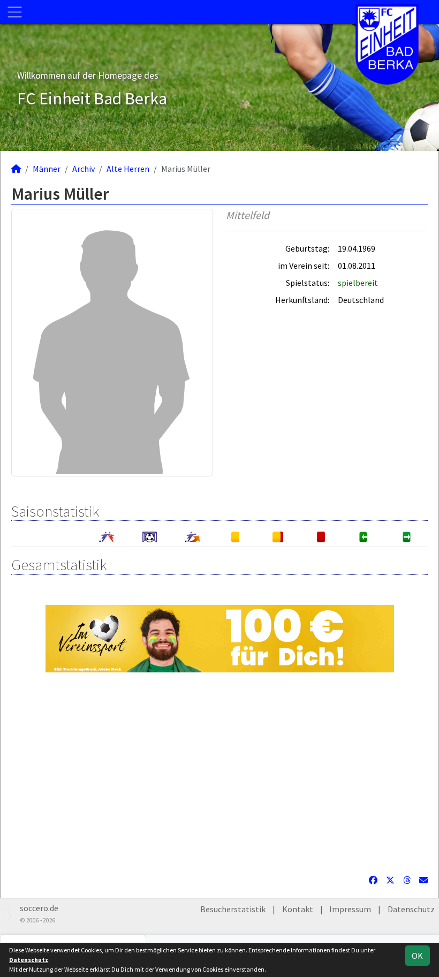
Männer (46, 168)
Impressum (350, 909)
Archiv (83, 168)
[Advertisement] (219, 773)
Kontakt (297, 909)
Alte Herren (128, 168)
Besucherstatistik (233, 909)
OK (417, 955)
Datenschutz (411, 909)
